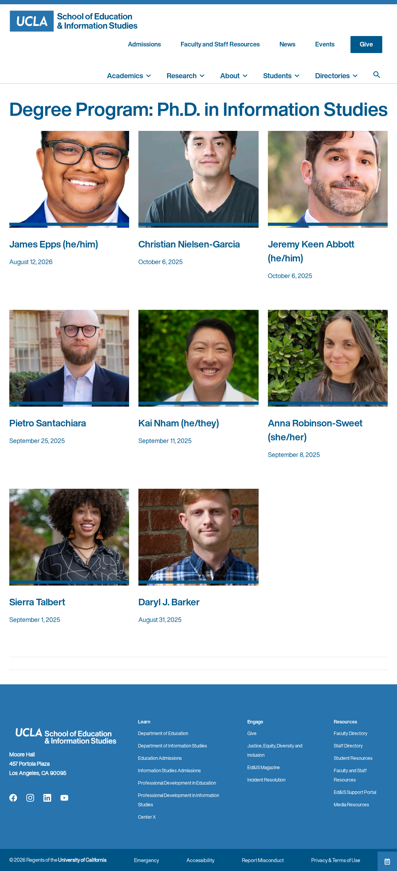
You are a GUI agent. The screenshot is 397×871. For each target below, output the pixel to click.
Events (325, 44)
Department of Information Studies (172, 745)
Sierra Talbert (37, 602)
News (287, 44)
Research (182, 75)
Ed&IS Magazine (263, 767)
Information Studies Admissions (169, 770)
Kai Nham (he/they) (178, 423)
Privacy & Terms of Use (335, 860)
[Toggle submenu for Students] (297, 74)
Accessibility (200, 860)
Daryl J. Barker (169, 602)
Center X (147, 817)
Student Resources (353, 758)
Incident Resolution (266, 780)
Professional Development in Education (177, 783)
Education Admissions (160, 758)
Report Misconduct (263, 860)
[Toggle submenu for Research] (202, 74)
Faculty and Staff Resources (220, 44)
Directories (332, 75)
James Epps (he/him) (53, 244)
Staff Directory (348, 745)
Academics (125, 75)
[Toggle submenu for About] (245, 74)
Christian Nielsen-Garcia (189, 244)
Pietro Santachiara (47, 423)
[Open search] (377, 74)
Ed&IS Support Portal (355, 792)
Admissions (144, 44)
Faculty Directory (351, 733)
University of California (82, 860)
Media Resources (351, 804)
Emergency (146, 860)
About (230, 75)
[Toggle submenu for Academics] (148, 74)
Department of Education (163, 733)
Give (366, 44)
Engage (255, 721)
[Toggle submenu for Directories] (355, 74)
